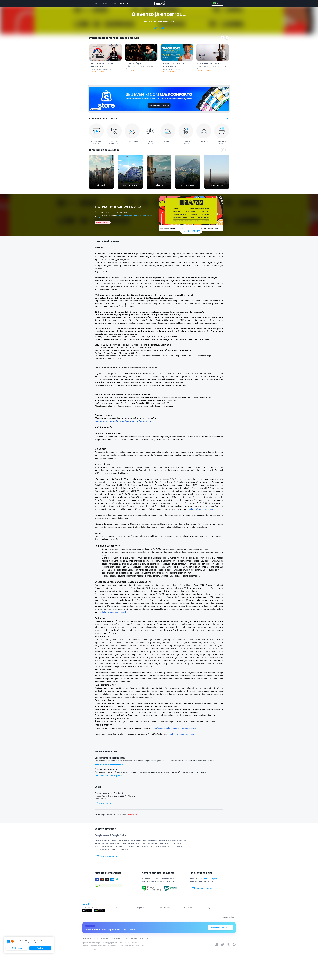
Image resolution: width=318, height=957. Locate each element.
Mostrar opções (228, 917)
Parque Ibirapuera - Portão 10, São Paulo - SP (125, 216)
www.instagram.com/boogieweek (135, 421)
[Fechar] (51, 939)
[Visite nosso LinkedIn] (216, 944)
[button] (10, 942)
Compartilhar (193, 231)
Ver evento (159, 28)
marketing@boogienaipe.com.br (202, 509)
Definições (17, 948)
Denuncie (132, 815)
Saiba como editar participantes (108, 775)
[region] (29, 945)
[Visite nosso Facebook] (234, 944)
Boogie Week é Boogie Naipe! (119, 3)
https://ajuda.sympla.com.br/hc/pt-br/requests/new (174, 728)
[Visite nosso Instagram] (222, 944)
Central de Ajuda (210, 879)
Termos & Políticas (35, 943)
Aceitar (40, 948)
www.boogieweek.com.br (106, 421)
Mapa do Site (143, 938)
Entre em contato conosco (104, 950)
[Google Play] (99, 910)
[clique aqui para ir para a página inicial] (159, 3)
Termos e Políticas (88, 938)
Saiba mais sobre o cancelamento (109, 764)
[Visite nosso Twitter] (228, 944)
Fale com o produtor (109, 856)
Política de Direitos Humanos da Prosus (123, 938)
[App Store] (87, 910)
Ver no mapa (105, 803)
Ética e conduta (102, 938)
